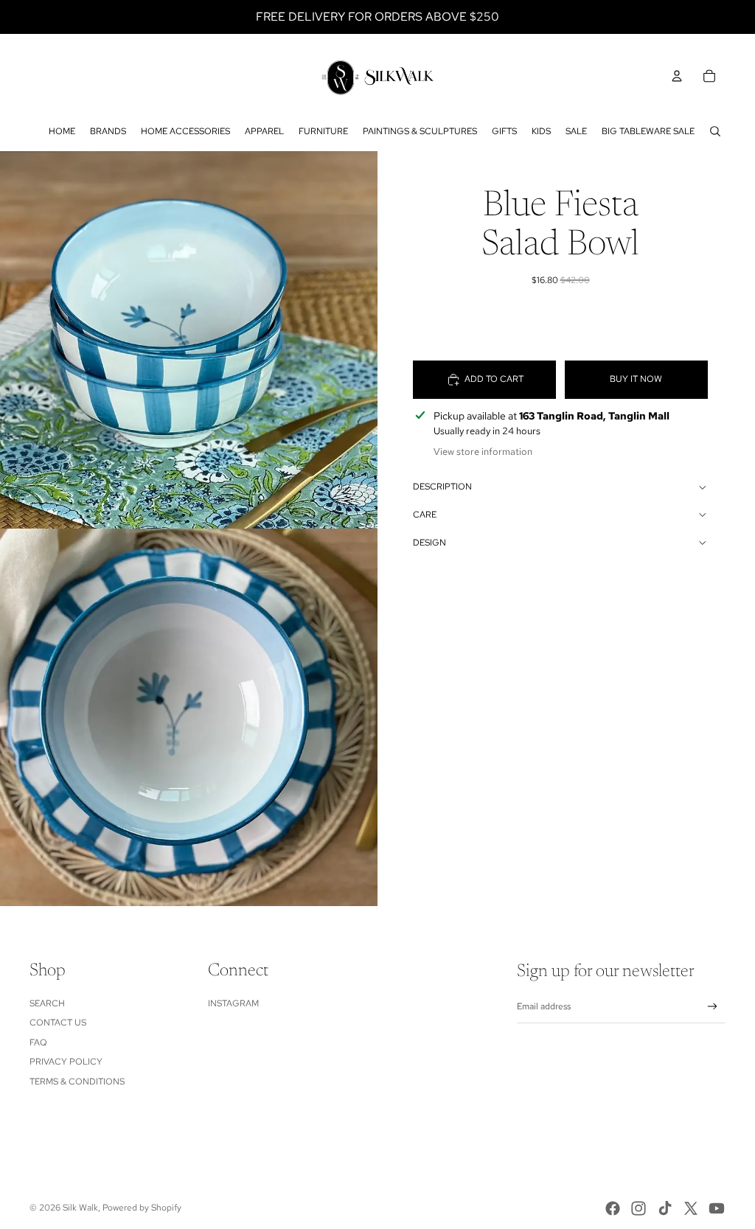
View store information (483, 451)
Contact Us (57, 1022)
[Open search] (715, 131)
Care (424, 515)
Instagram (233, 1003)
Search (47, 1003)
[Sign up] (713, 1007)
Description (442, 486)
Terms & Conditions (77, 1081)
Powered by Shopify (141, 1208)
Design (429, 543)
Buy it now (636, 379)
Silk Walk (80, 1208)
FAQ (38, 1042)
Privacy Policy (65, 1062)
